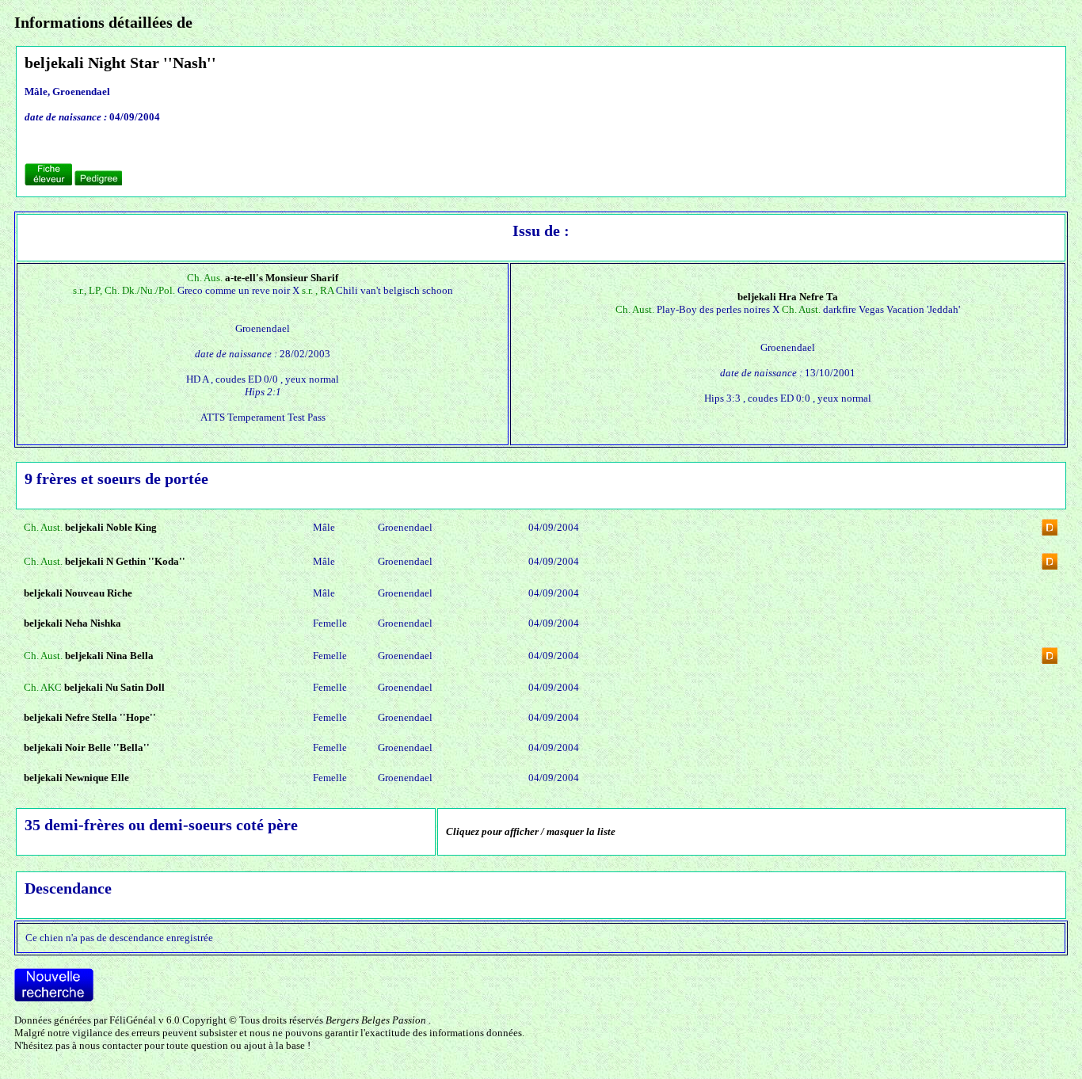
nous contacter (110, 1045)
